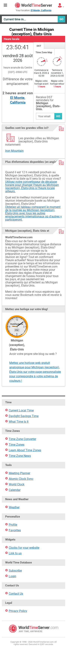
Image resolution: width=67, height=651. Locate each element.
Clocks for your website (24, 547)
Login (12, 576)
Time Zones (16, 444)
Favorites (15, 530)
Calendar (14, 490)
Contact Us (16, 593)
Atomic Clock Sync (21, 479)
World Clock (16, 484)
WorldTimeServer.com (33, 5)
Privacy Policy (18, 611)
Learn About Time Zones (25, 450)
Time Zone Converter (22, 439)
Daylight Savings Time (24, 416)
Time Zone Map (44, 52)
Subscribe (15, 570)
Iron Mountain (14, 151)
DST (39, 45)
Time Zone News (20, 456)
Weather (14, 507)
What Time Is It (18, 421)
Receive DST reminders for (48, 103)
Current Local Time (21, 410)
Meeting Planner (19, 473)
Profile (13, 524)
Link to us (15, 553)
